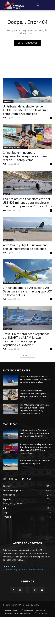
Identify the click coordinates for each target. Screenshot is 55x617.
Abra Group (8, 240)
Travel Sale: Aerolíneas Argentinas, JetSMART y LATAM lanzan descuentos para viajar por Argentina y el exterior (26, 339)
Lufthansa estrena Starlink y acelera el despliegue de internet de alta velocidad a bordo (35, 433)
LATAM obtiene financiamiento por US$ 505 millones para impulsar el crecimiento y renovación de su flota (27, 202)
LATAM (6, 194)
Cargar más (26, 355)
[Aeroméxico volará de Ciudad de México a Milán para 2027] (10, 464)
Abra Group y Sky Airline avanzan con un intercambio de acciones (25, 247)
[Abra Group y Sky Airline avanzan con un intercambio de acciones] (27, 229)
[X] (35, 590)
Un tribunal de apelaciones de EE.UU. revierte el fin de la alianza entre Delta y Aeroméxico (25, 110)
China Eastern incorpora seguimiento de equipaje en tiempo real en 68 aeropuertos (26, 156)
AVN (4, 118)
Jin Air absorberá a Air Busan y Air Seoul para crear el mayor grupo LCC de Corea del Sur (27, 291)
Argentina (7, 329)
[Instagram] (20, 590)
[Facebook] (13, 590)
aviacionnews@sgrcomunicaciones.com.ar (23, 569)
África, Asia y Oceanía (12, 148)
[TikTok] (27, 590)
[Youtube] (42, 590)
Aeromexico (8, 101)
